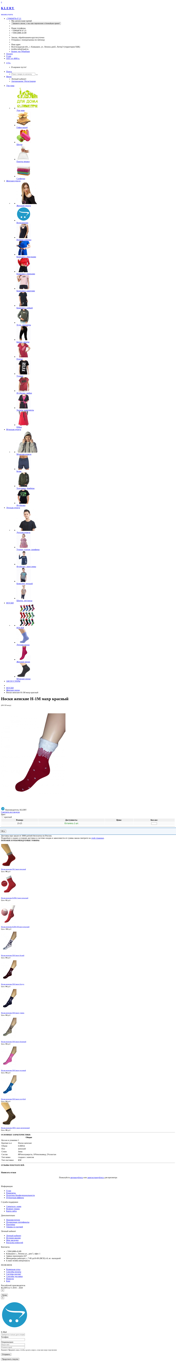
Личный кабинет (13, 1235)
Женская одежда (13, 181)
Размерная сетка (13, 1269)
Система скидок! (13, 1274)
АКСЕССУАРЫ (13, 681)
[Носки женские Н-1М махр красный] (33, 806)
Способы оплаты (13, 1272)
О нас (8, 56)
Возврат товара (13, 1209)
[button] (8, 63)
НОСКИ (10, 603)
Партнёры (10, 1224)
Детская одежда (13, 508)
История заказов (13, 1238)
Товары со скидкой (14, 1227)
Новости (10, 1279)
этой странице (97, 838)
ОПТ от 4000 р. (13, 58)
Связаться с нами (13, 1206)
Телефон (5, 1337)
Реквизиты (11, 1193)
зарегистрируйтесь (95, 1177)
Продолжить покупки (10, 1359)
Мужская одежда (13, 429)
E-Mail (4, 1332)
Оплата (9, 54)
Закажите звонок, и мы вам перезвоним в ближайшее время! (36, 23)
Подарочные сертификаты (17, 1222)
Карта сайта (11, 1211)
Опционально (7, 1342)
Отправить (6, 1354)
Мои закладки (12, 1240)
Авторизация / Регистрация (23, 81)
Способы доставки (14, 1276)
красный (8, 817)
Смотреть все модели (10, 812)
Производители (13, 1220)
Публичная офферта (15, 1198)
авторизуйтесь (76, 1177)
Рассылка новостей (14, 1242)
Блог (8, 1281)
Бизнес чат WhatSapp (20, 51)
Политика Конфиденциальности (20, 1195)
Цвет (3, 814)
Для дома (10, 86)
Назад (4, 1295)
